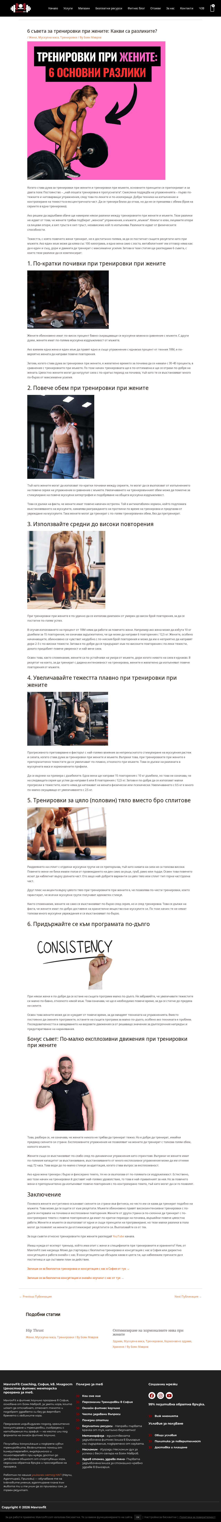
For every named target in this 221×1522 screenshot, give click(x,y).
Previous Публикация (35, 1296)
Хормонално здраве (177, 1341)
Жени (33, 37)
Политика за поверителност (197, 1517)
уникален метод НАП (47, 1474)
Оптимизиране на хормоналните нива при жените (148, 1332)
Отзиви (155, 8)
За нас (170, 8)
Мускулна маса (48, 37)
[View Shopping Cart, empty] (212, 8)
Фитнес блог (136, 8)
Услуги (68, 8)
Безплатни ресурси (108, 8)
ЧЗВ (201, 8)
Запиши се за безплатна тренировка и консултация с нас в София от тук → (78, 1269)
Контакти (186, 8)
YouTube (118, 1236)
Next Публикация (188, 1296)
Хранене (118, 1347)
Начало (53, 8)
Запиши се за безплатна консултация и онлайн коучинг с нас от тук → (75, 1278)
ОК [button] (137, 1517)
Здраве (117, 1341)
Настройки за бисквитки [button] (160, 1517)
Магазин (84, 8)
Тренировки (68, 37)
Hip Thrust (35, 1330)
